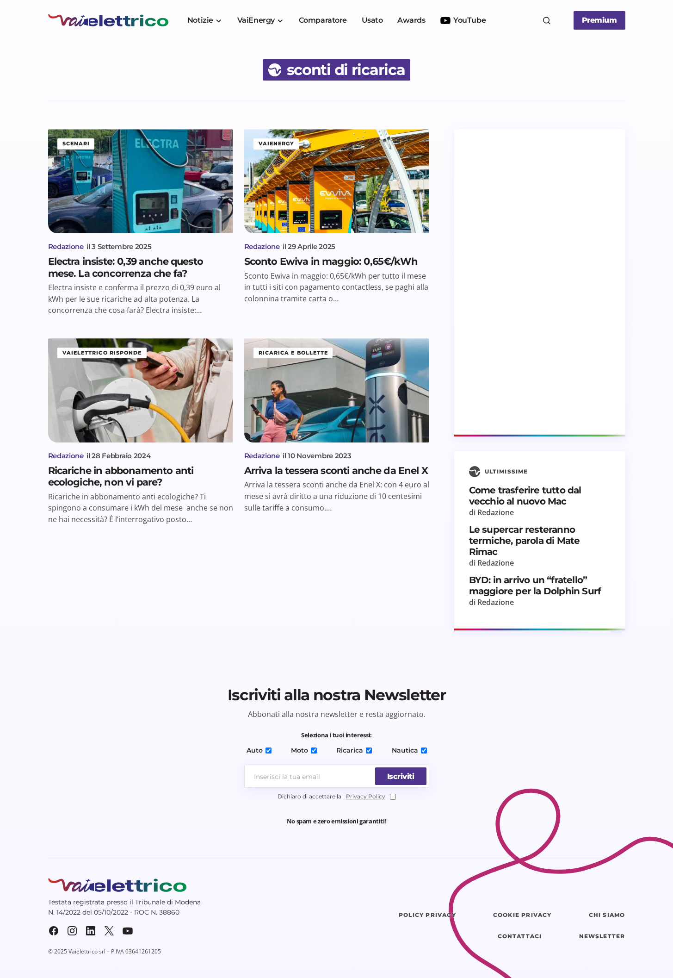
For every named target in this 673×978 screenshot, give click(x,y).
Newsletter (602, 936)
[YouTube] (127, 931)
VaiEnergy (277, 143)
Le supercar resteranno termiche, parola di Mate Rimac (524, 540)
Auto (255, 750)
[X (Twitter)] (109, 931)
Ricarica (349, 750)
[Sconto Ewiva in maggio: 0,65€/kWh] (336, 181)
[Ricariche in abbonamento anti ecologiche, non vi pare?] (140, 390)
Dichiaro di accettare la (331, 796)
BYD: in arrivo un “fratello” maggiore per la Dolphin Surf (535, 585)
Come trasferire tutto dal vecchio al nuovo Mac (525, 496)
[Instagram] (72, 931)
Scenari (76, 143)
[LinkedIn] (90, 931)
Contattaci (520, 936)
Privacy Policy (365, 796)
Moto (299, 750)
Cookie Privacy (522, 914)
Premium (599, 20)
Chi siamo (607, 914)
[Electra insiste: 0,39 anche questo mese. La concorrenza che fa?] (140, 181)
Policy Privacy (427, 914)
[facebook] (53, 931)
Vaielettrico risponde (102, 352)
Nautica (405, 750)
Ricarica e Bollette (293, 352)
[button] (547, 20)
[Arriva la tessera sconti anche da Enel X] (336, 390)
